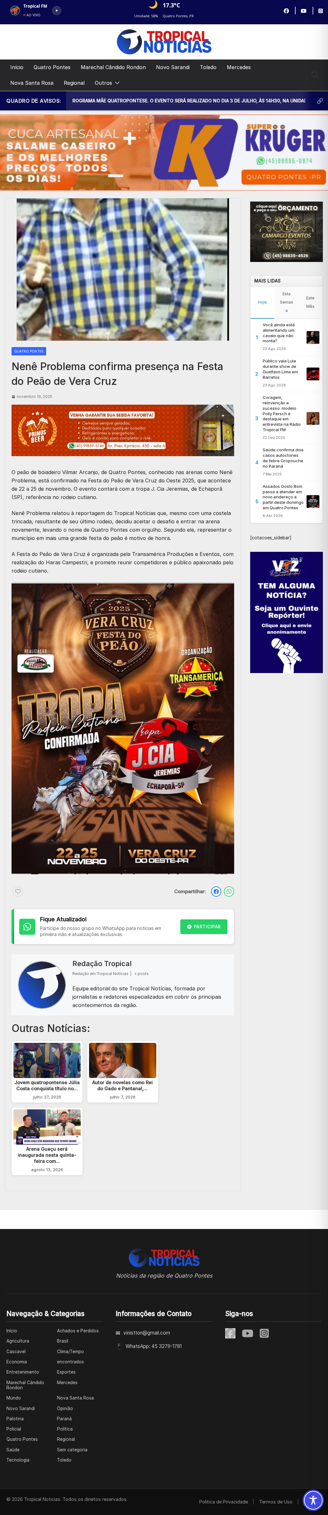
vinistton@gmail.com (146, 1333)
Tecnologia (17, 1460)
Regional (74, 83)
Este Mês (310, 302)
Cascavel (16, 1351)
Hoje (262, 302)
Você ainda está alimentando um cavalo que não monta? (279, 333)
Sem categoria (72, 1449)
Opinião (65, 1408)
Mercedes (239, 67)
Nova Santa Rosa (31, 83)
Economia (16, 1361)
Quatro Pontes (52, 67)
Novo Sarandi (173, 67)
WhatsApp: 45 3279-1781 (154, 1346)
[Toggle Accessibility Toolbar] (313, 1500)
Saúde (13, 1449)
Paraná (64, 1418)
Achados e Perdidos (78, 1330)
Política (65, 1429)
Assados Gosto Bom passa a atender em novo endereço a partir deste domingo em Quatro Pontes (283, 497)
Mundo (13, 1397)
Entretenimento (22, 1372)
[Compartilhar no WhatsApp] (229, 891)
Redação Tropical (102, 963)
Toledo (208, 67)
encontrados (70, 1361)
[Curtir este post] (18, 891)
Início (16, 67)
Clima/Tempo (70, 1351)
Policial (13, 1429)
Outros (103, 83)
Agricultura (17, 1341)
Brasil (62, 1341)
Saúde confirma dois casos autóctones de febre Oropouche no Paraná (283, 458)
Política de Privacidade (223, 1501)
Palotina (15, 1418)
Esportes (66, 1372)
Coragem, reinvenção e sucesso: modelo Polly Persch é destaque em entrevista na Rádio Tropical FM (282, 413)
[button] (116, 83)
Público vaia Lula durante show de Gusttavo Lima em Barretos (280, 369)
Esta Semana (286, 302)
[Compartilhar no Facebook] (216, 891)
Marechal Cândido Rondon (113, 67)
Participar (207, 926)
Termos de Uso (275, 1501)
